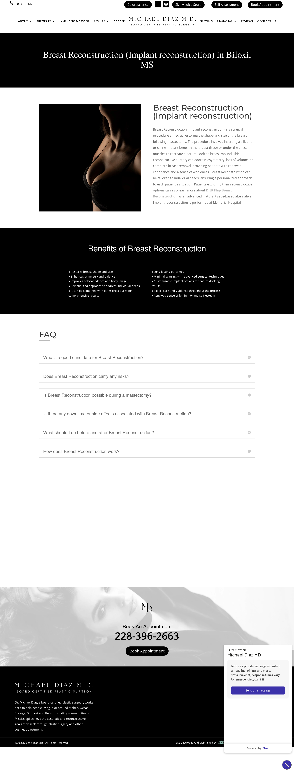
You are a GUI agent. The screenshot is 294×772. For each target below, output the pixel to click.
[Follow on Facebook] (158, 4)
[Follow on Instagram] (166, 4)
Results (99, 21)
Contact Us (266, 21)
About (23, 21)
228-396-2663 (147, 636)
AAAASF (119, 21)
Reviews (247, 21)
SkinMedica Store (188, 4)
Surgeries (43, 21)
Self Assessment (227, 4)
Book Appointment (265, 4)
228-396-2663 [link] (24, 4)
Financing (225, 21)
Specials (206, 21)
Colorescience (138, 4)
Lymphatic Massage (74, 21)
